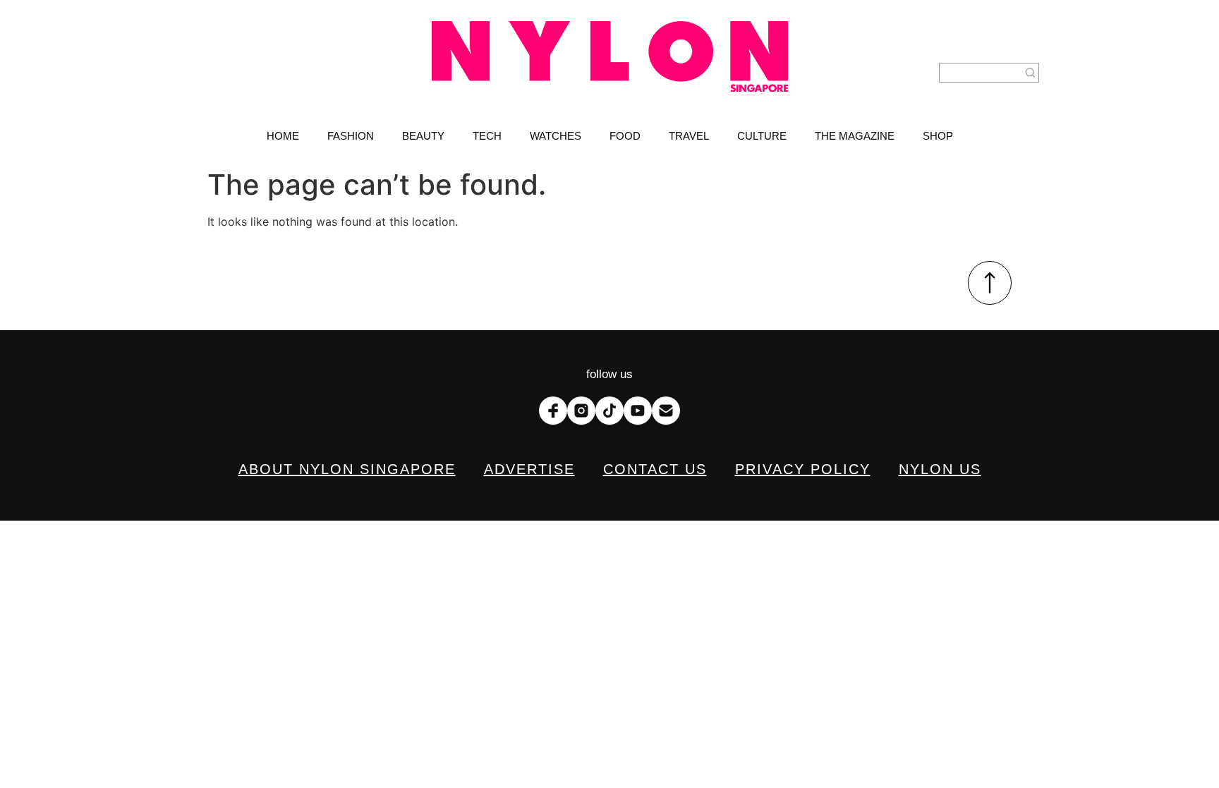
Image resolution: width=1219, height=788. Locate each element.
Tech (487, 136)
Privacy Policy (803, 469)
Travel (689, 136)
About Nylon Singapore (347, 469)
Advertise (529, 469)
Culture (762, 136)
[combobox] (980, 73)
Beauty (423, 136)
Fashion (350, 136)
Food (625, 136)
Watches (555, 136)
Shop (938, 136)
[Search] (1030, 73)
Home (283, 136)
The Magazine (854, 136)
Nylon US (940, 469)
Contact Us (655, 469)
